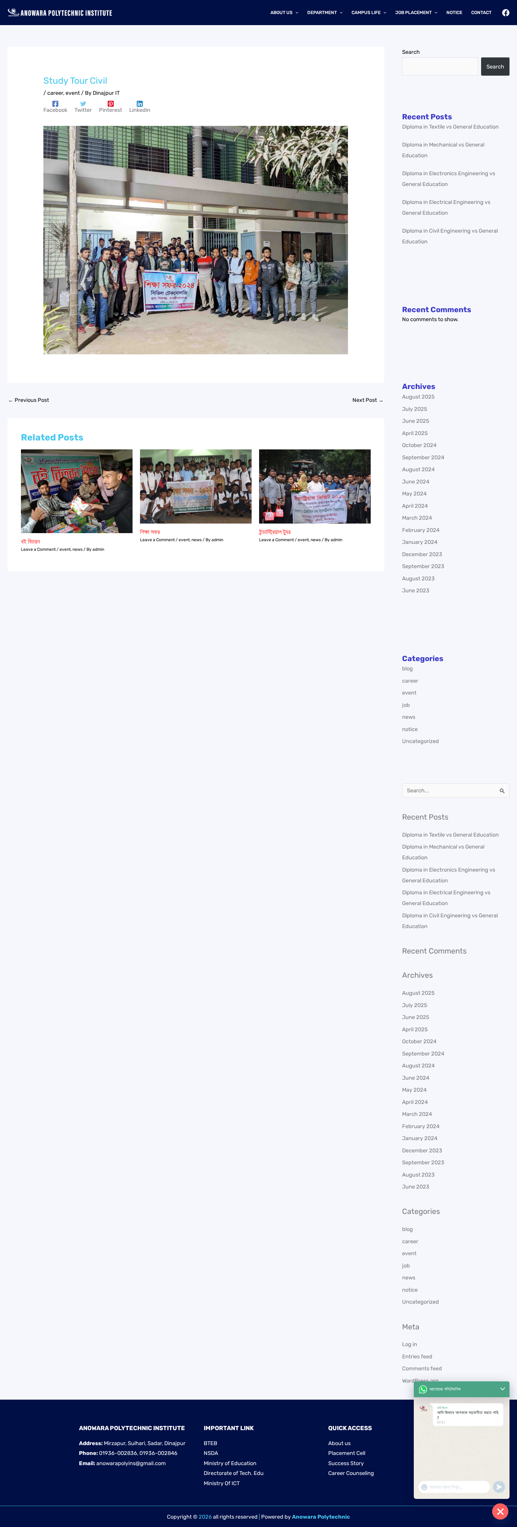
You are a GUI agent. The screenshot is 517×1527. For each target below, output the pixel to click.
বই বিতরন (30, 541)
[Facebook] (506, 12)
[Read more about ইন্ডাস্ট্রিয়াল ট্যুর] (315, 486)
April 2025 (415, 433)
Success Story (346, 1463)
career (55, 93)
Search (411, 52)
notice (410, 729)
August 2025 (418, 396)
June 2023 (415, 590)
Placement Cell (346, 1453)
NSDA (211, 1453)
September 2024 (423, 457)
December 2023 (422, 554)
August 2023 (418, 578)
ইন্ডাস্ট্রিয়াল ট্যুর (275, 532)
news (77, 549)
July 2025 (414, 409)
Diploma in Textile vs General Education (450, 126)
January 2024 (419, 542)
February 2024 (421, 530)
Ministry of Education (230, 1463)
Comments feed (422, 1368)
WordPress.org (420, 1380)
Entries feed (417, 1356)
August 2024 (418, 469)
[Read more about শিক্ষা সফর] (196, 486)
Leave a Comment (38, 549)
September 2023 (423, 566)
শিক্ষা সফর (150, 532)
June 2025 (415, 421)
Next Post (368, 400)
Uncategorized (420, 741)
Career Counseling (351, 1473)
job (406, 705)
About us (339, 1443)
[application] (295, 12)
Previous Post (28, 400)
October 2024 (419, 445)
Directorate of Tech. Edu (234, 1473)
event (73, 93)
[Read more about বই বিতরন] (77, 490)
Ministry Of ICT (222, 1483)
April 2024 (415, 506)
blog (407, 668)
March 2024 (417, 518)
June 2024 (415, 481)
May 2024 (414, 493)
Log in (409, 1344)
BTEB (210, 1443)
